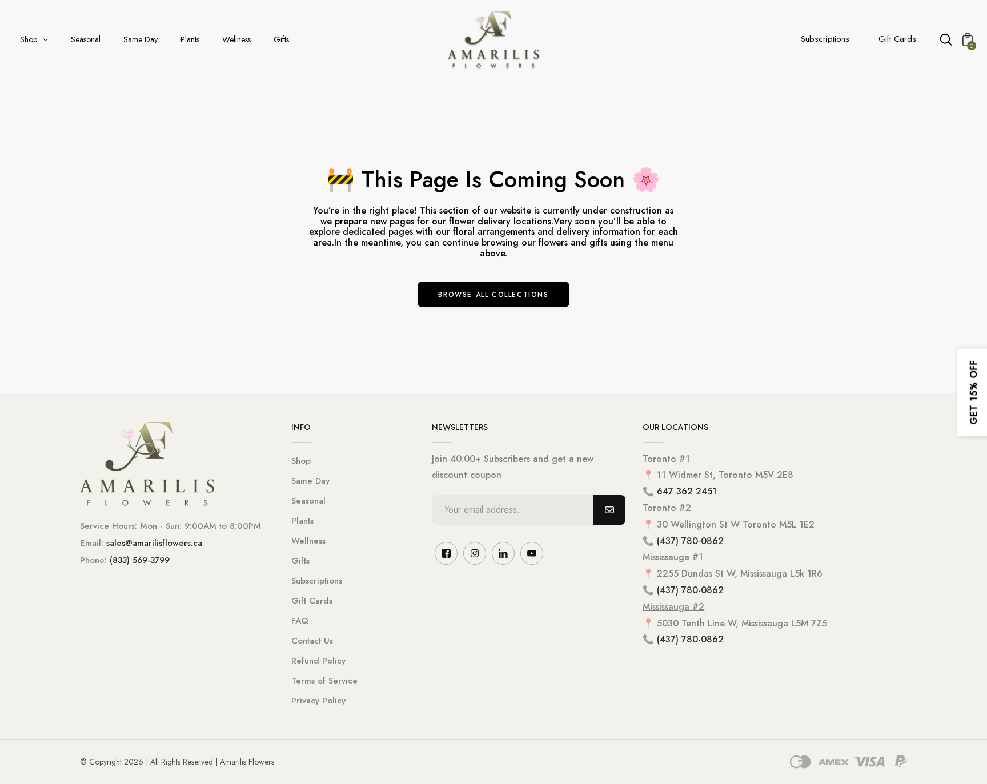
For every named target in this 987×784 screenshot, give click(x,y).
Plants (302, 520)
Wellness (308, 540)
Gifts (300, 560)
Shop (301, 461)
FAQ (299, 620)
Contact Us (312, 640)
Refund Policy (318, 660)
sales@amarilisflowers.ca (154, 543)
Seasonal (308, 500)
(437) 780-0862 (690, 541)
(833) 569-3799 (140, 560)
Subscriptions (825, 39)
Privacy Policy (318, 700)
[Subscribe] (609, 510)
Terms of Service (324, 680)
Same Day (310, 481)
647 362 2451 (687, 491)
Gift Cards (897, 39)
